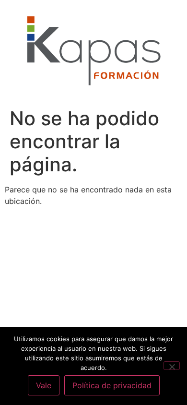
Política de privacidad (112, 385)
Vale (43, 385)
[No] (172, 365)
